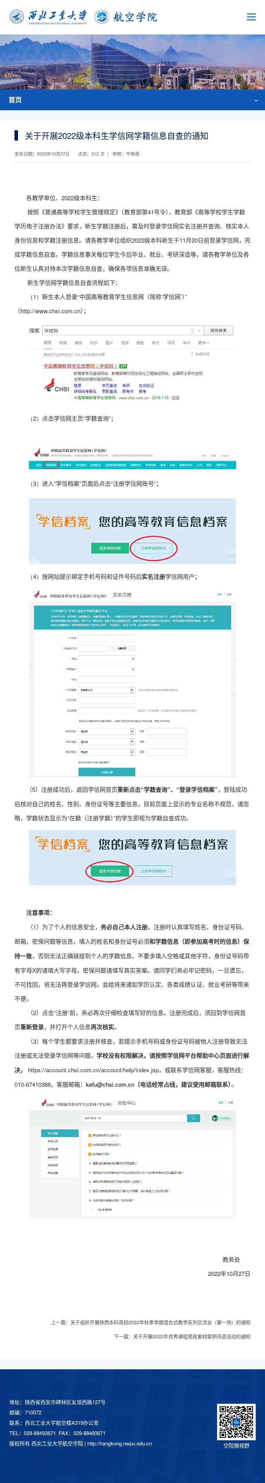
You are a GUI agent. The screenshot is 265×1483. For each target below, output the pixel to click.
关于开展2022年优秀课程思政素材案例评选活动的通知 (192, 1336)
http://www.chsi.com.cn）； (54, 310)
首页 (15, 99)
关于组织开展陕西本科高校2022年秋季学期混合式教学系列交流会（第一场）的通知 (160, 1322)
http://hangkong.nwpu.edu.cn (119, 1443)
